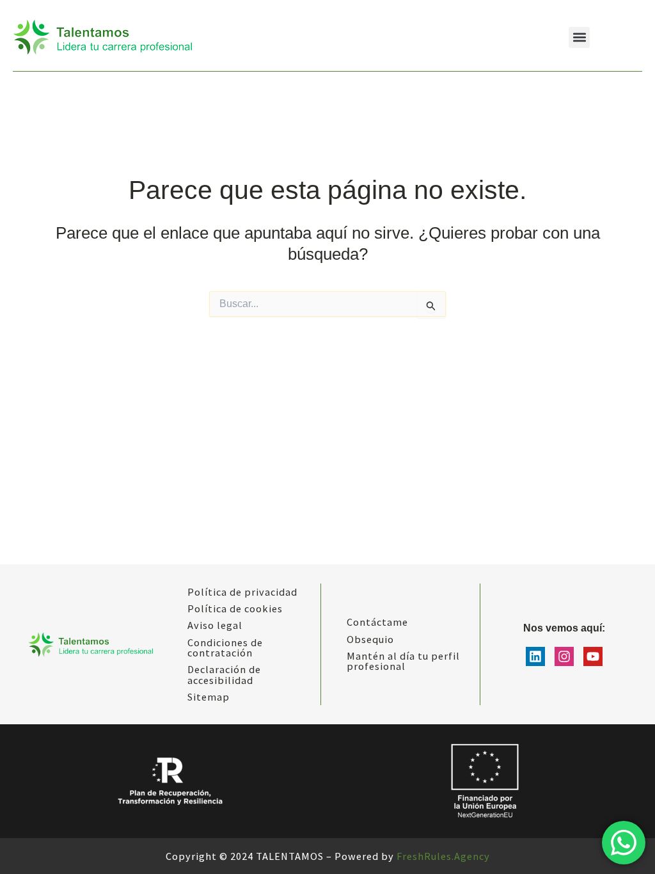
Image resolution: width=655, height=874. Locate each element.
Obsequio (370, 639)
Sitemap (208, 696)
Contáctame (377, 622)
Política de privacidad (242, 591)
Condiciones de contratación (225, 647)
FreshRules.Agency (443, 856)
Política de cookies (235, 608)
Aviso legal (214, 625)
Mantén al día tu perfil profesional (403, 660)
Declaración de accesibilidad (224, 674)
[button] (579, 37)
